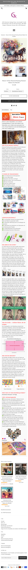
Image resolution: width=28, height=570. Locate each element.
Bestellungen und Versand (6, 525)
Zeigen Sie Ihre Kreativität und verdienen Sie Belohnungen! (14, 528)
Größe (7, 89)
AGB (2, 537)
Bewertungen (4, 524)
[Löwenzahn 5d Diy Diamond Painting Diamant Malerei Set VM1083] (7, 493)
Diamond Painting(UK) (6, 545)
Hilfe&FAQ (3, 534)
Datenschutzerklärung (5, 527)
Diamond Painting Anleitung (7, 538)
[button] (4, 482)
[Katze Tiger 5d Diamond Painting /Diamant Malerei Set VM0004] (21, 469)
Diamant (17, 89)
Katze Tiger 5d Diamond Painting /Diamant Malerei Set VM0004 (21, 478)
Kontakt (2, 521)
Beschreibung (5, 109)
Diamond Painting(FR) (6, 547)
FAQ (11, 109)
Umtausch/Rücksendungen (7, 540)
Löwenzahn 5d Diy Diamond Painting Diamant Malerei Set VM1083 (7, 502)
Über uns (3, 522)
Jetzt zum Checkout (14, 101)
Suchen (2, 535)
